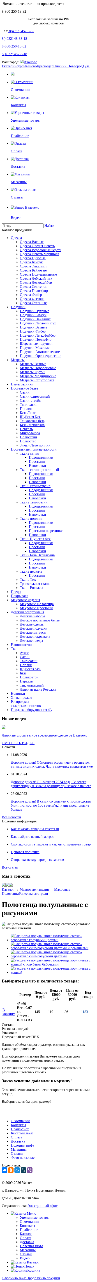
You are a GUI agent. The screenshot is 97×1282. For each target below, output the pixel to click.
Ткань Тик (28, 579)
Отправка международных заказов (37, 860)
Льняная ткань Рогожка (38, 689)
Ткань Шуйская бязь (35, 539)
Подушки (18, 307)
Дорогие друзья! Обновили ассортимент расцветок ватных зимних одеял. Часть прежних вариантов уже (52, 764)
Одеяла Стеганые (33, 303)
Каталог (8, 889)
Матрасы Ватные (33, 364)
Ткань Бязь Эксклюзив (37, 555)
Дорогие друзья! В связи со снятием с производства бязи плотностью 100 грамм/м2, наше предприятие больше (51, 805)
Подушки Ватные (33, 327)
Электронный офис (43, 1206)
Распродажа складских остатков (26, 704)
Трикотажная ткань (34, 584)
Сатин (25, 392)
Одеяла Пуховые (33, 258)
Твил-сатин (28, 404)
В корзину (8, 1012)
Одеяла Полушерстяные (38, 274)
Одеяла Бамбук (31, 262)
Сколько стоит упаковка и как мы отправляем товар (51, 844)
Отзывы (17, 1153)
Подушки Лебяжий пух (38, 323)
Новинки (18, 693)
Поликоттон (29, 677)
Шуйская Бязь (30, 417)
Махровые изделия (25, 600)
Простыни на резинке (45, 531)
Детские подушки (33, 628)
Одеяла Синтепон (33, 286)
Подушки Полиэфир (35, 339)
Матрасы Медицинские (38, 376)
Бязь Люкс (28, 413)
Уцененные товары (34, 1217)
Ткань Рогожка (31, 588)
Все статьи (10, 867)
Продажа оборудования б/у (31, 710)
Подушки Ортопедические (40, 356)
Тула (86, 66)
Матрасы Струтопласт (37, 380)
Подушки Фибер (33, 331)
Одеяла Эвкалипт (33, 266)
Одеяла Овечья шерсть (37, 246)
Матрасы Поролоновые (38, 368)
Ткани (16, 649)
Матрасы (18, 360)
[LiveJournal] (23, 1170)
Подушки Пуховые (34, 311)
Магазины (19, 1149)
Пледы (16, 592)
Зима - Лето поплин (35, 445)
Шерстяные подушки (36, 343)
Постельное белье (24, 388)
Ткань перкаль (31, 571)
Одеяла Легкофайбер (36, 282)
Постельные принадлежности (34, 449)
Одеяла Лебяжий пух (36, 278)
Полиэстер (28, 441)
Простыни (37, 461)
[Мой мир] (7, 885)
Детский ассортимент (27, 612)
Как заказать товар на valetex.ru (35, 829)
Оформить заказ (14, 1278)
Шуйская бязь (30, 669)
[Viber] (29, 1170)
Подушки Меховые (34, 347)
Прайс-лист (20, 1129)
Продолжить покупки (43, 1278)
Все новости (11, 817)
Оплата (16, 1137)
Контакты (18, 1125)
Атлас (24, 653)
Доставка (18, 1141)
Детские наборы (32, 616)
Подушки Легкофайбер (37, 335)
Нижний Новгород (68, 66)
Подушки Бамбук (33, 315)
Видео (25, 1258)
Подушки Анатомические (40, 352)
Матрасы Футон (32, 372)
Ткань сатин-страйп (35, 486)
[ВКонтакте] (4, 1170)
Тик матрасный (32, 685)
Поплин (26, 409)
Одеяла (16, 238)
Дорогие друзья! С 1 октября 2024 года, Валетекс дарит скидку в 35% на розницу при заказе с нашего (51, 784)
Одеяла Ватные (32, 242)
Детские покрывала (35, 636)
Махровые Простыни (36, 608)
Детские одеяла (32, 624)
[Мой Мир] (17, 1170)
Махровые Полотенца (37, 604)
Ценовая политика (25, 852)
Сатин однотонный (35, 396)
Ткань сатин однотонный (39, 470)
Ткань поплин (31, 518)
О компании (20, 1121)
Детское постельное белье (40, 620)
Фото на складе (23, 1157)
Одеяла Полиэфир (34, 291)
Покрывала (19, 596)
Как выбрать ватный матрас (32, 836)
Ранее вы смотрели (33, 893)
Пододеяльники (41, 457)
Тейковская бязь (32, 421)
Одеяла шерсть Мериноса (39, 254)
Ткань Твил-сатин (34, 502)
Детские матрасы (33, 632)
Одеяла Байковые (33, 270)
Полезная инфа (22, 1145)
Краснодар (45, 66)
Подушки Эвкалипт (35, 319)
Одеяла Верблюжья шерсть (40, 250)
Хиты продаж (21, 697)
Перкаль (26, 429)
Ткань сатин (29, 453)
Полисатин (28, 437)
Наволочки (37, 465)
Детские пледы (31, 640)
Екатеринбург (12, 66)
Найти (49, 225)
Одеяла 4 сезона (32, 299)
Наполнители (21, 645)
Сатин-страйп (30, 400)
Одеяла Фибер (31, 295)
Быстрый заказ (22, 1133)
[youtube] (11, 885)
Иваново (30, 62)
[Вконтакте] (3, 885)
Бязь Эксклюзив (32, 425)
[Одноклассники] (11, 1170)
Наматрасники (22, 384)
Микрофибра (30, 433)
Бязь (23, 673)
